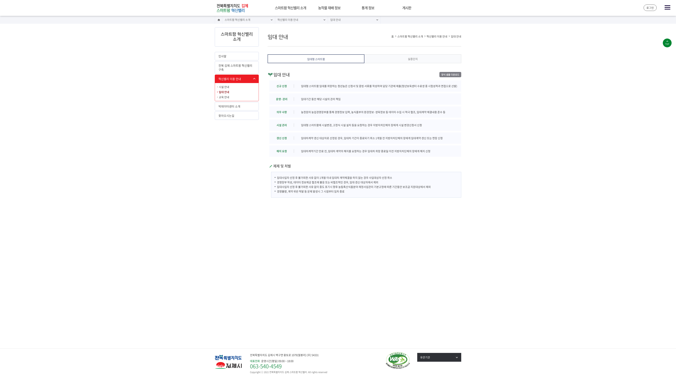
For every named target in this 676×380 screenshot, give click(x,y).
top (667, 44)
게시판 (406, 7)
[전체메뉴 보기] (667, 7)
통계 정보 (368, 7)
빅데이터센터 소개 (229, 106)
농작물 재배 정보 (329, 7)
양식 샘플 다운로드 (450, 74)
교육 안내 (224, 97)
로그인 (650, 8)
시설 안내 (224, 87)
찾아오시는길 (226, 115)
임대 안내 (335, 20)
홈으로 (218, 20)
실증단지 (413, 59)
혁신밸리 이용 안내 (287, 20)
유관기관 (425, 357)
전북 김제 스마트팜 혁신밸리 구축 (235, 67)
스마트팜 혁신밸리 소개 (290, 7)
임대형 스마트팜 (316, 59)
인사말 (222, 56)
